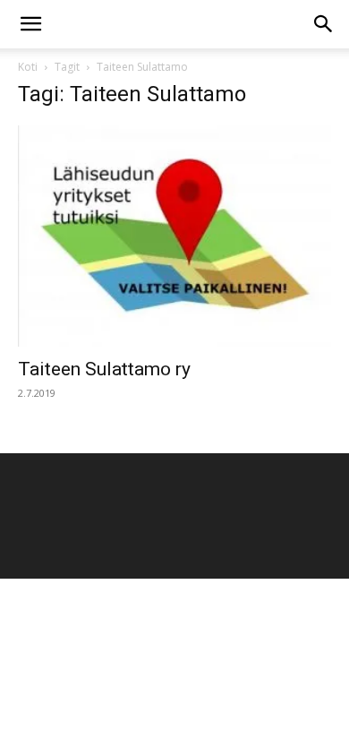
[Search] (324, 24)
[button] (30, 24)
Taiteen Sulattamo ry (104, 369)
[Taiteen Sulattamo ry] (174, 236)
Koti (28, 66)
